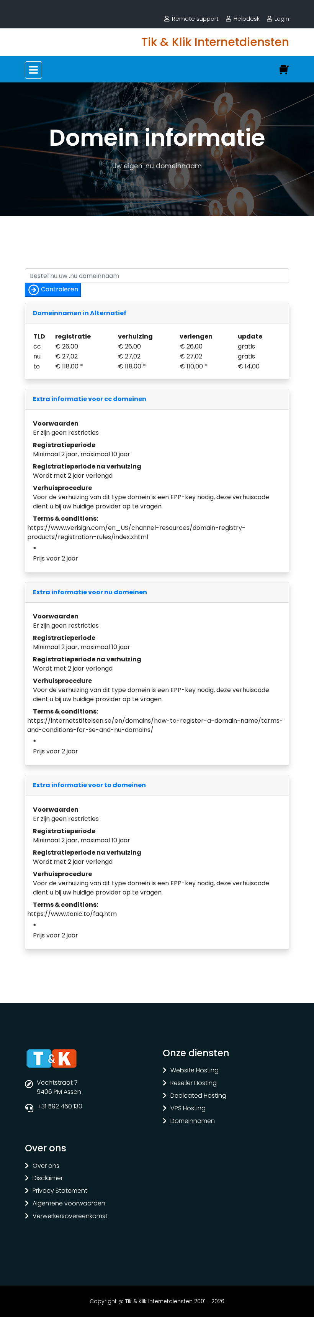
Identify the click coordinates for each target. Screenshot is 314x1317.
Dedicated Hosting (198, 1096)
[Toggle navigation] (33, 70)
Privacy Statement (60, 1191)
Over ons (46, 1166)
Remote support (195, 19)
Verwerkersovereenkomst (70, 1216)
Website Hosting (194, 1071)
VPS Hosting (188, 1109)
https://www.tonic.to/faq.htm (72, 913)
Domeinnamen (192, 1121)
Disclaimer (48, 1178)
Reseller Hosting (193, 1083)
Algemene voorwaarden (69, 1204)
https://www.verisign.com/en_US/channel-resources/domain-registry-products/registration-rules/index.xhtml (136, 532)
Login (282, 19)
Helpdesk (247, 19)
